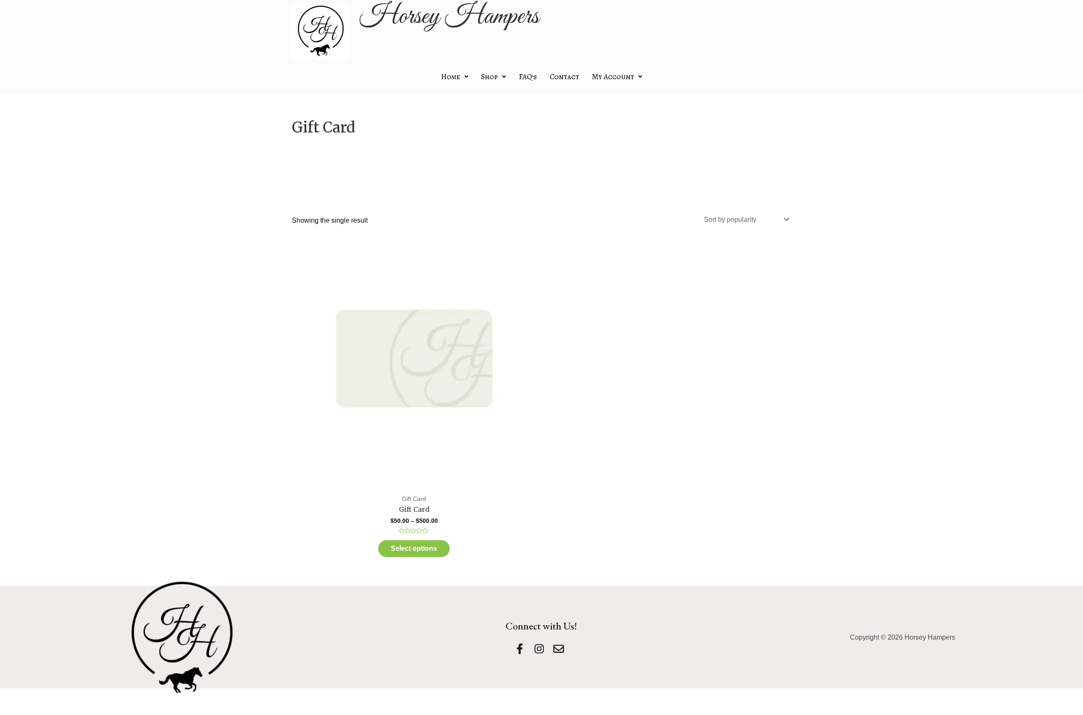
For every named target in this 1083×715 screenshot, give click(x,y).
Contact (564, 77)
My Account (613, 77)
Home (450, 77)
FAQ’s (528, 77)
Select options (414, 548)
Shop (489, 77)
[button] (454, 76)
